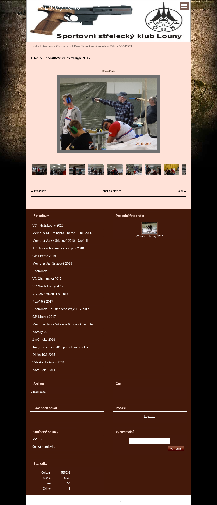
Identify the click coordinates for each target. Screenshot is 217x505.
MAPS (37, 439)
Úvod (34, 46)
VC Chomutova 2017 (46, 278)
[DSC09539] (134, 174)
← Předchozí (39, 190)
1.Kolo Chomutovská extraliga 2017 (93, 46)
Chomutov (62, 46)
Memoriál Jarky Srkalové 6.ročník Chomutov (63, 324)
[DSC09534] (153, 174)
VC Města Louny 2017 (47, 286)
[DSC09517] (58, 174)
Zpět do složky (112, 190)
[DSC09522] (96, 174)
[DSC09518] (77, 174)
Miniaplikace (38, 391)
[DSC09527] (115, 174)
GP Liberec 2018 (44, 256)
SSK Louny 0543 (55, 7)
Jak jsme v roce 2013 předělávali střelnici (60, 347)
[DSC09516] (39, 174)
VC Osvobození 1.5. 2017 (50, 294)
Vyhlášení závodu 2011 (48, 362)
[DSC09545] (171, 174)
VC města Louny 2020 (47, 225)
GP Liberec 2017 (44, 316)
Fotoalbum (46, 46)
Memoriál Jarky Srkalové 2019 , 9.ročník (60, 240)
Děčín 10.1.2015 (43, 354)
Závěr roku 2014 (43, 370)
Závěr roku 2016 (43, 339)
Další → (181, 190)
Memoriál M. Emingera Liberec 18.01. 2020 (62, 233)
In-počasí (149, 416)
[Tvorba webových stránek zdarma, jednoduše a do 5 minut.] (120, 501)
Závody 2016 (41, 332)
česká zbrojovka (43, 446)
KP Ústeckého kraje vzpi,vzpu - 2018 (58, 248)
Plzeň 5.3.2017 (42, 301)
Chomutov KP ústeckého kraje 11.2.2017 (60, 309)
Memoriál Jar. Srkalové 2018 (52, 263)
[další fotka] (179, 114)
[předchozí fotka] (37, 114)
